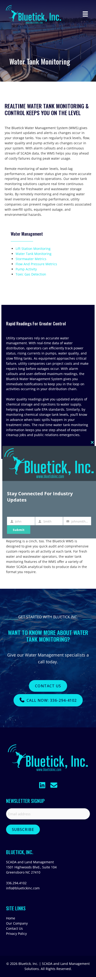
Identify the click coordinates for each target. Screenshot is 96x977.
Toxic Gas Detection (31, 274)
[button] (42, 785)
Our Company (17, 923)
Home (10, 918)
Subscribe (23, 829)
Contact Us (14, 928)
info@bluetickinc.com (23, 888)
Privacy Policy (16, 933)
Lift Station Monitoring (33, 248)
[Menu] (85, 14)
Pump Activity (26, 269)
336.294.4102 (16, 883)
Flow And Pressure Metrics (36, 264)
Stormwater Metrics (31, 259)
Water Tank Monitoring (33, 253)
